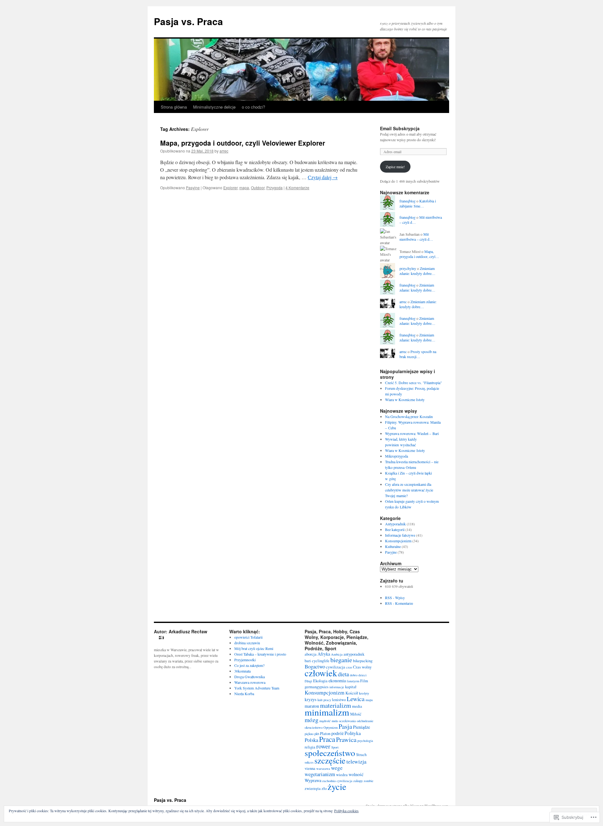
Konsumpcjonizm (398, 540)
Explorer (230, 187)
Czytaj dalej (323, 177)
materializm (335, 705)
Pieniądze (361, 727)
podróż (337, 733)
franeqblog (407, 200)
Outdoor (257, 187)
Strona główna (174, 107)
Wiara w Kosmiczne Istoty (405, 399)
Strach (361, 754)
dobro (353, 675)
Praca (327, 739)
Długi (308, 681)
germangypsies (317, 686)
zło (324, 788)
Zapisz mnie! (395, 166)
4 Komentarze (297, 187)
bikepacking (362, 660)
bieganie (341, 660)
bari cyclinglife (317, 660)
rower (323, 746)
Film (364, 681)
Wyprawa (313, 780)
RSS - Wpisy (395, 597)
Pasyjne (193, 187)
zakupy (358, 781)
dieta (343, 674)
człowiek (321, 673)
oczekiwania (347, 721)
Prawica (346, 739)
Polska (311, 739)
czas (349, 667)
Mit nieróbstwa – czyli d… (416, 237)
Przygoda (274, 187)
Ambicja (337, 654)
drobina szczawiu (247, 642)
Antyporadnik (395, 523)
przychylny (407, 268)
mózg (311, 720)
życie (337, 786)
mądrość (325, 721)
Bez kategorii (395, 529)
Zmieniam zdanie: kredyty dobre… (417, 271)
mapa (244, 187)
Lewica (356, 699)
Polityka (353, 733)
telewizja (356, 761)
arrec (224, 150)
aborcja (311, 654)
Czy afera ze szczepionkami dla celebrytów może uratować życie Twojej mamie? (409, 490)
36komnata (242, 670)
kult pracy (324, 700)
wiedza (342, 774)
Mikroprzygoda (396, 456)
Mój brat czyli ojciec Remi (253, 648)
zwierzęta (313, 788)
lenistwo (339, 699)
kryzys (311, 699)
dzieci (362, 675)
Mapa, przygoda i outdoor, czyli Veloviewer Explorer (242, 143)
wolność (356, 774)
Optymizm (330, 727)
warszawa (323, 768)
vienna (310, 768)
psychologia (365, 740)
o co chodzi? (253, 107)
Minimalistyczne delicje (214, 107)
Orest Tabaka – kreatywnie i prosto (260, 654)
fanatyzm (353, 681)
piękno (309, 734)
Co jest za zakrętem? (249, 665)
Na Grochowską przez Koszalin (409, 416)
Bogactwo (315, 666)
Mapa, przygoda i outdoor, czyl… (419, 254)
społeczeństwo (330, 753)
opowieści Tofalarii (248, 637)
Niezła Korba (244, 693)
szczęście (329, 760)
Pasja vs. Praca (188, 21)
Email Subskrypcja (400, 128)
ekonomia (337, 681)
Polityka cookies (346, 810)
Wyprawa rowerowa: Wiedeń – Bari (412, 433)
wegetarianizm (320, 774)
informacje (336, 687)
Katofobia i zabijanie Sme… (417, 203)
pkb (316, 734)
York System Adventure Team (256, 687)
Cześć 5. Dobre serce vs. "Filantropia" (413, 382)
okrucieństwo (314, 727)
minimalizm (327, 712)
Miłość (355, 714)
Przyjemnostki (245, 659)
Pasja (345, 726)
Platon (325, 733)
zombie (368, 781)
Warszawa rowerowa (249, 682)
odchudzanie (365, 721)
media (357, 706)
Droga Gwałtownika (249, 676)
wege (337, 767)
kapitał (350, 686)
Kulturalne (393, 546)
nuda (335, 721)
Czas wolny (362, 667)
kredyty (364, 693)
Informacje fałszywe (400, 535)
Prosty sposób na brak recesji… (417, 354)
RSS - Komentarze (399, 603)
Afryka (324, 654)
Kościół (351, 693)
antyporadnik (354, 654)
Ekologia (320, 681)
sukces (309, 762)
